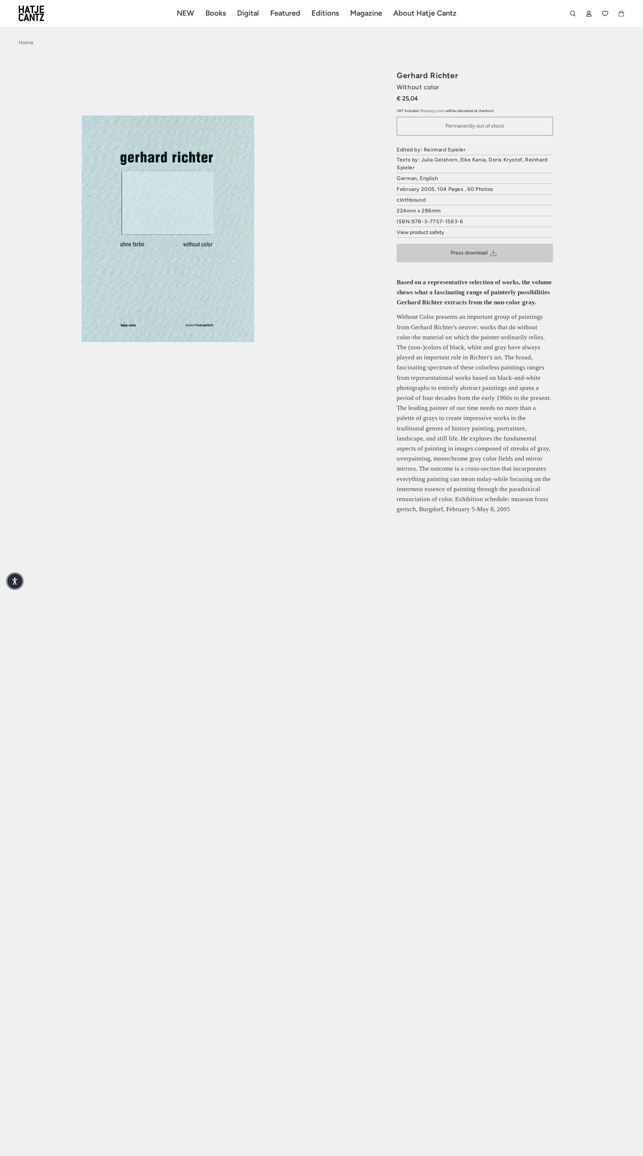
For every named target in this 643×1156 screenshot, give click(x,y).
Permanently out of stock (474, 126)
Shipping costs (432, 110)
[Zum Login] (588, 13)
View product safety (420, 232)
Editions (325, 13)
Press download (469, 253)
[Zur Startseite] (40, 13)
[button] (15, 581)
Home (26, 42)
